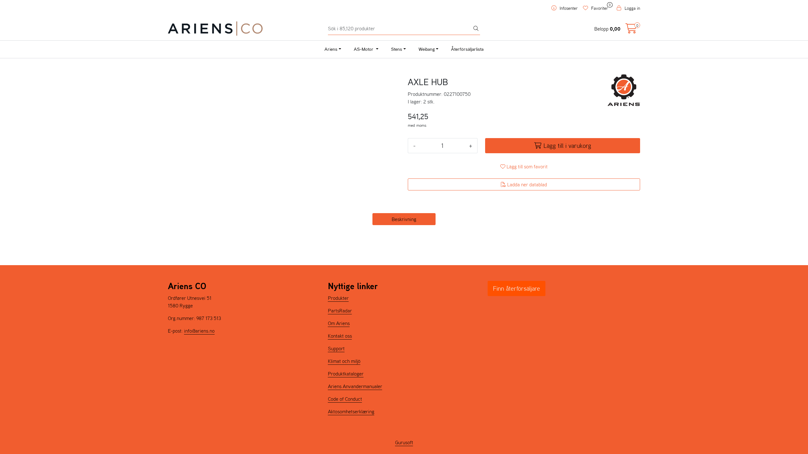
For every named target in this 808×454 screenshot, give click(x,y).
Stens (396, 49)
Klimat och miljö (344, 361)
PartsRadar (340, 310)
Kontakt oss (340, 336)
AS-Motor (364, 49)
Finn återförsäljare (516, 288)
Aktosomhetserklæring (351, 411)
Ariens (330, 49)
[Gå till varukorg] (631, 30)
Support (336, 348)
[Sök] (476, 28)
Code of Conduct (345, 399)
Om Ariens (339, 323)
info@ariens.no (199, 331)
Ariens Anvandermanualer (355, 386)
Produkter (338, 298)
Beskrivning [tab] (404, 219)
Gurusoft (404, 442)
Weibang (427, 49)
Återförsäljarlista (467, 49)
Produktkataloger (346, 373)
